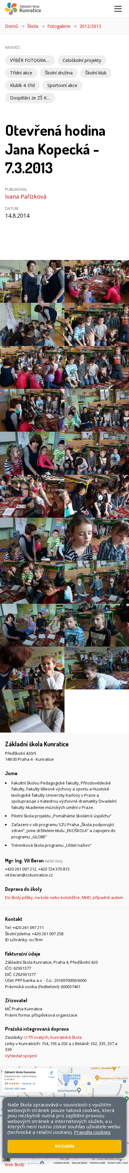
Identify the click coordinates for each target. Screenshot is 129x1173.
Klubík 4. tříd (22, 85)
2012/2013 (90, 26)
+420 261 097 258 (47, 934)
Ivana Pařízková (25, 196)
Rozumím (64, 1146)
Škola (32, 26)
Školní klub (95, 73)
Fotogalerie (58, 26)
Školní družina (59, 73)
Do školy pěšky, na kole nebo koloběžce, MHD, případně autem (64, 897)
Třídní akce (21, 73)
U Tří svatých (36, 1037)
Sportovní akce (62, 85)
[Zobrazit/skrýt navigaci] (118, 9)
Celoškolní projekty (82, 60)
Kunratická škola (66, 1037)
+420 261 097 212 (20, 869)
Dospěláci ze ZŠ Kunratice (32, 98)
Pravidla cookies (92, 1132)
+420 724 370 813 (54, 869)
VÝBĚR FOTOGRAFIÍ (30, 60)
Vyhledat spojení (21, 1056)
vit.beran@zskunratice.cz (29, 875)
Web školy (14, 1164)
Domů (11, 26)
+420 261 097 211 (28, 927)
